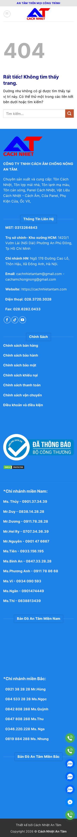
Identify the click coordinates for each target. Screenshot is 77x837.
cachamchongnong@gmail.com (30, 279)
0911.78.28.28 (36, 521)
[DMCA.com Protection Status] (14, 467)
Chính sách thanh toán (22, 385)
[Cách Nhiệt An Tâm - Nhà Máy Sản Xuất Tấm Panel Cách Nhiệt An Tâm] (38, 13)
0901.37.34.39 (35, 501)
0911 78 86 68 (46, 571)
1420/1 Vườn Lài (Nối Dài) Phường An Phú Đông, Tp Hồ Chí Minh (38, 243)
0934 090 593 (28, 581)
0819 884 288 (17, 739)
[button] (7, 13)
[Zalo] (70, 764)
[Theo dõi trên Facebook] (7, 319)
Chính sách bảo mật (19, 365)
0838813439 (29, 601)
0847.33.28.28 (39, 561)
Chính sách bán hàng (20, 345)
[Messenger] (70, 802)
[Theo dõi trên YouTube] (22, 319)
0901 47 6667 (37, 541)
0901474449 (33, 591)
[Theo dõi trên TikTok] (14, 319)
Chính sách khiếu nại (20, 375)
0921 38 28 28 (17, 689)
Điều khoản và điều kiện (23, 405)
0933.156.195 (32, 551)
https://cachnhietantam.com (44, 289)
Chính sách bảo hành (20, 355)
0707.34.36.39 (36, 531)
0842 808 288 (17, 709)
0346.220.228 (17, 729)
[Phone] (70, 738)
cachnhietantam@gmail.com (39, 274)
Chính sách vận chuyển (22, 395)
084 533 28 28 (18, 699)
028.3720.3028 (38, 299)
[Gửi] (69, 113)
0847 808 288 (17, 719)
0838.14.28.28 (31, 511)
